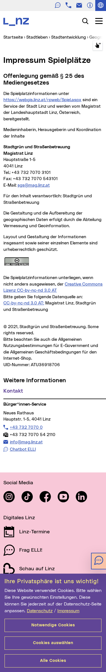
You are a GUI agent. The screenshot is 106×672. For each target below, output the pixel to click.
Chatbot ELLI (23, 449)
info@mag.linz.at (26, 442)
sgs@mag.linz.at (34, 185)
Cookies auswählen (53, 643)
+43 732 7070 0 (26, 427)
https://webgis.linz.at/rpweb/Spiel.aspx (42, 100)
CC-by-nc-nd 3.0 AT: (23, 303)
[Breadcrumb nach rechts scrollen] (98, 45)
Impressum (68, 611)
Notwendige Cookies (53, 625)
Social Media (18, 482)
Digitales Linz (19, 517)
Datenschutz (40, 611)
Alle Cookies (53, 661)
